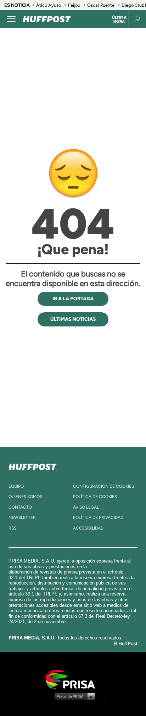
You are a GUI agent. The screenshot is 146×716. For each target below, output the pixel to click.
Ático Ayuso (48, 5)
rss (12, 528)
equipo (16, 486)
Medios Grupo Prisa (73, 696)
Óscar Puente (100, 5)
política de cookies (95, 496)
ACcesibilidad (88, 528)
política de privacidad (98, 517)
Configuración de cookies (103, 486)
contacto (20, 507)
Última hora (119, 19)
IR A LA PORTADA (73, 299)
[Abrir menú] (11, 19)
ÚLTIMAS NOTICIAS (73, 319)
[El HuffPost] (47, 19)
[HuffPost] (33, 465)
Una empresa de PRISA (73, 679)
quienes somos (25, 496)
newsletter (22, 517)
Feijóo (74, 5)
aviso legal (86, 507)
